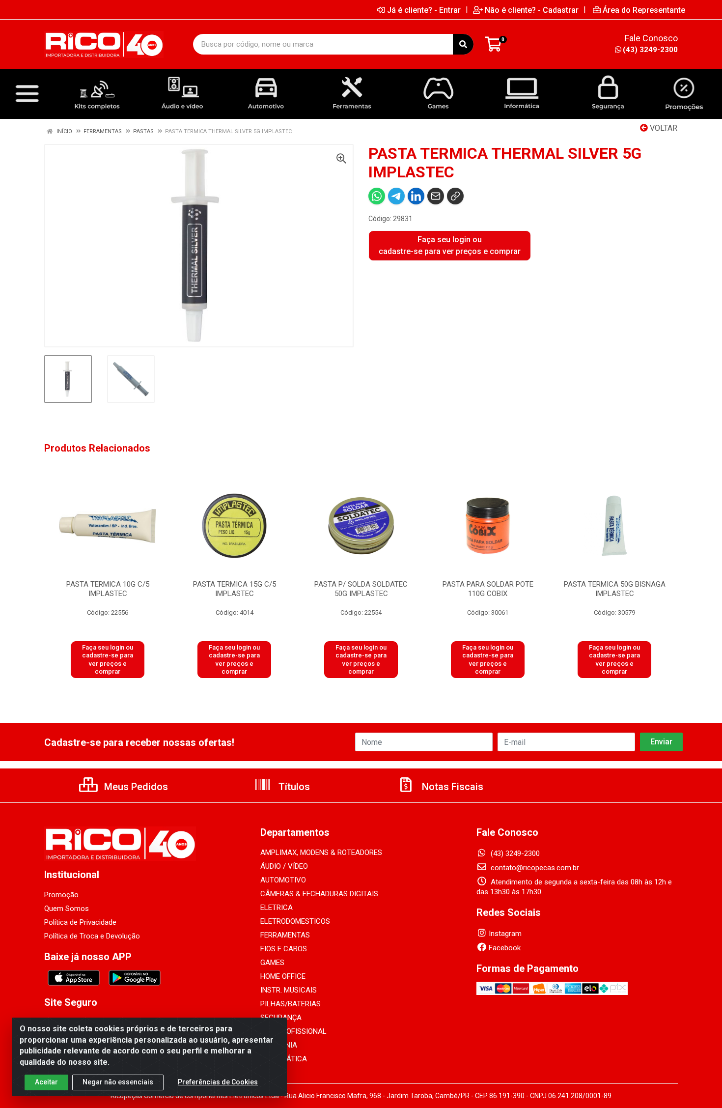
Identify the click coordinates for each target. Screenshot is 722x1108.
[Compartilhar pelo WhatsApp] (376, 196)
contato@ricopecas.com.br (534, 867)
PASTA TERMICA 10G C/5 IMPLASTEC (107, 589)
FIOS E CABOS (283, 948)
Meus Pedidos (135, 787)
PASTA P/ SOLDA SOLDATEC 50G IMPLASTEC (361, 589)
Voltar (662, 128)
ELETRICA (276, 907)
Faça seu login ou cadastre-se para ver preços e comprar (450, 245)
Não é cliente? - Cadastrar (532, 10)
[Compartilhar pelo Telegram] (396, 196)
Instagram (505, 933)
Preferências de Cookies (218, 1082)
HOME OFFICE (282, 976)
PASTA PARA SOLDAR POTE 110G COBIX (488, 589)
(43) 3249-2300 (650, 49)
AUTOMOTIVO (283, 880)
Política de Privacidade (80, 922)
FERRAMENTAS (285, 935)
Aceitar (46, 1082)
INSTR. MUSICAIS (288, 990)
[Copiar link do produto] (455, 196)
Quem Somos (66, 908)
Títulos (293, 787)
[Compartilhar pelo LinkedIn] (416, 196)
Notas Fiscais (451, 787)
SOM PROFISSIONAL (293, 1031)
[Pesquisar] (463, 44)
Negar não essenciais (118, 1082)
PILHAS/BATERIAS (290, 1003)
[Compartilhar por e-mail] (435, 196)
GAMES (272, 962)
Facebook (505, 947)
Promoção (61, 894)
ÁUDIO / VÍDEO (284, 866)
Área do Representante (644, 10)
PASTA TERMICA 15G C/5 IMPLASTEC (234, 589)
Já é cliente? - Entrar (424, 10)
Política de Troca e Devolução (92, 936)
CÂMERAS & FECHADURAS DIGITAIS (319, 893)
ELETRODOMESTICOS (295, 921)
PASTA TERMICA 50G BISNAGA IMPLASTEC (615, 589)
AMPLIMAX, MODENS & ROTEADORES (321, 852)
